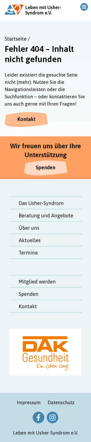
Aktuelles (30, 240)
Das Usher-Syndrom (41, 203)
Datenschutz (61, 402)
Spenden (45, 167)
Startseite (16, 39)
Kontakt (26, 119)
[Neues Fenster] (38, 417)
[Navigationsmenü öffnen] (83, 6)
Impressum (29, 402)
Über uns (29, 228)
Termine (28, 253)
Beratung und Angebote (46, 215)
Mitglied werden (37, 282)
